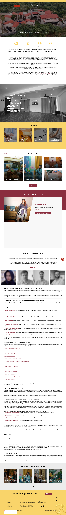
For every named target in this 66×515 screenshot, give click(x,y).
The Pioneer (31, 0)
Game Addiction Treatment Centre (26, 506)
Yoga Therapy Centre (42, 502)
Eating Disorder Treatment (10, 356)
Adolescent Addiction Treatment (11, 366)
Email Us (48, 5)
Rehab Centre (6, 440)
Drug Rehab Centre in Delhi (30, 460)
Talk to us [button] (33, 185)
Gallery (52, 5)
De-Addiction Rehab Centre (9, 449)
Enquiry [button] (56, 5)
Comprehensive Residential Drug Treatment (13, 351)
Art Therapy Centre (41, 503)
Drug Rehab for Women (9, 363)
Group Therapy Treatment (43, 499)
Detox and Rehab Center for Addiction (12, 348)
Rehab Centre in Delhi (22, 440)
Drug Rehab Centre (7, 460)
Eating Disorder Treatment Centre (26, 501)
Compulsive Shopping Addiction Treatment (13, 376)
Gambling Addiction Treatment (11, 371)
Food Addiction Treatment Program (12, 369)
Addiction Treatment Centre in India (21, 449)
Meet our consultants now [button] (21, 226)
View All (5, 153)
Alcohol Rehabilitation (14, 303)
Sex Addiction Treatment (10, 379)
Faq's (8, 501)
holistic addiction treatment (11, 403)
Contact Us (9, 506)
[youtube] (56, 506)
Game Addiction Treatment (10, 374)
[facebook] (56, 497)
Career (8, 503)
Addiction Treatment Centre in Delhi (34, 449)
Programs (6, 5)
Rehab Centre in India (13, 440)
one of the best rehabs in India (44, 73)
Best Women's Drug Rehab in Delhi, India (27, 502)
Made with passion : (49, 510)
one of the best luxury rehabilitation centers (23, 56)
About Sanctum (10, 499)
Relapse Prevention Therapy (43, 501)
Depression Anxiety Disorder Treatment (13, 358)
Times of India (23, 0)
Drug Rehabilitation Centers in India (17, 460)
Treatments (11, 5)
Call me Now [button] (17, 5)
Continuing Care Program (10, 353)
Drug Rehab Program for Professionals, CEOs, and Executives (17, 361)
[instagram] (56, 503)
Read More (33, 79)
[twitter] (56, 500)
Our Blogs (9, 502)
